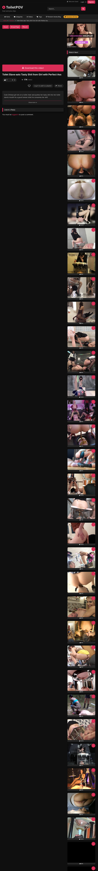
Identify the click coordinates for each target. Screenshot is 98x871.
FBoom (25, 27)
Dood (6, 27)
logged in (15, 114)
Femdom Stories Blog (54, 17)
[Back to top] (92, 865)
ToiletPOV (14, 7)
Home (8, 17)
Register (91, 2)
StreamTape (15, 27)
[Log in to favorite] (29, 85)
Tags (40, 17)
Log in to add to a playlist (43, 86)
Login (82, 2)
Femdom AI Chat (72, 17)
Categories (19, 17)
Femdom (11, 20)
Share (60, 86)
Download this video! (34, 68)
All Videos (30, 17)
